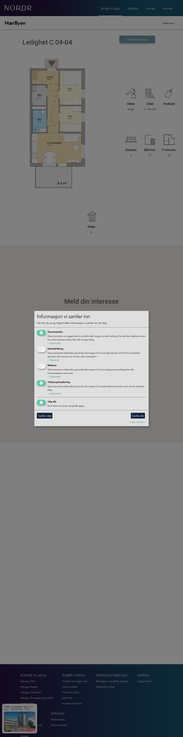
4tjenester (54, 393)
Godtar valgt (44, 416)
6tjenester (54, 343)
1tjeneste (54, 360)
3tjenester (54, 377)
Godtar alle (138, 416)
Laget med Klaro (137, 421)
